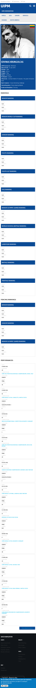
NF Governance (15, 1)
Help (2, 665)
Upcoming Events (5, 643)
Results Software (5, 652)
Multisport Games (5, 647)
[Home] (0, 3)
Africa (4, 15)
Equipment (4, 670)
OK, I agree (4, 685)
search (30, 5)
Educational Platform (5, 1)
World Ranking (22, 643)
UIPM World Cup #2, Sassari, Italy (11, 564)
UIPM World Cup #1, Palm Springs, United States (15, 588)
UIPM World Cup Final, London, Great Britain (14, 493)
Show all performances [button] (27, 628)
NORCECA (25, 15)
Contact (3, 668)
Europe (17, 15)
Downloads (21, 645)
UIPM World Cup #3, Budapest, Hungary (12, 541)
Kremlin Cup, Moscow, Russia (10, 517)
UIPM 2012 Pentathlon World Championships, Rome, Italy (17, 373)
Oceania (4, 20)
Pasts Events (4, 645)
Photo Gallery (22, 647)
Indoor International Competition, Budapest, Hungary (17, 421)
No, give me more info (6, 683)
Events (2, 640)
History (20, 656)
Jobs (19, 661)
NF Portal (23, 1)
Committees (21, 654)
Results (20, 640)
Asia (10, 15)
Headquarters (22, 659)
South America (14, 20)
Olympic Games (5, 649)
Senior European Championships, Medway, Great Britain (17, 469)
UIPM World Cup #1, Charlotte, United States (14, 397)
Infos (19, 651)
